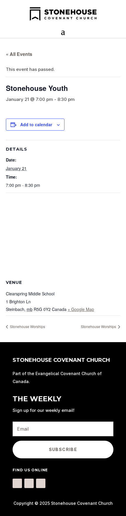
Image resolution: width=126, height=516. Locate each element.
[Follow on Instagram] (29, 483)
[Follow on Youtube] (40, 483)
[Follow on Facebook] (17, 483)
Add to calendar (36, 124)
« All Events (19, 54)
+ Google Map (81, 309)
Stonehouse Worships (27, 326)
